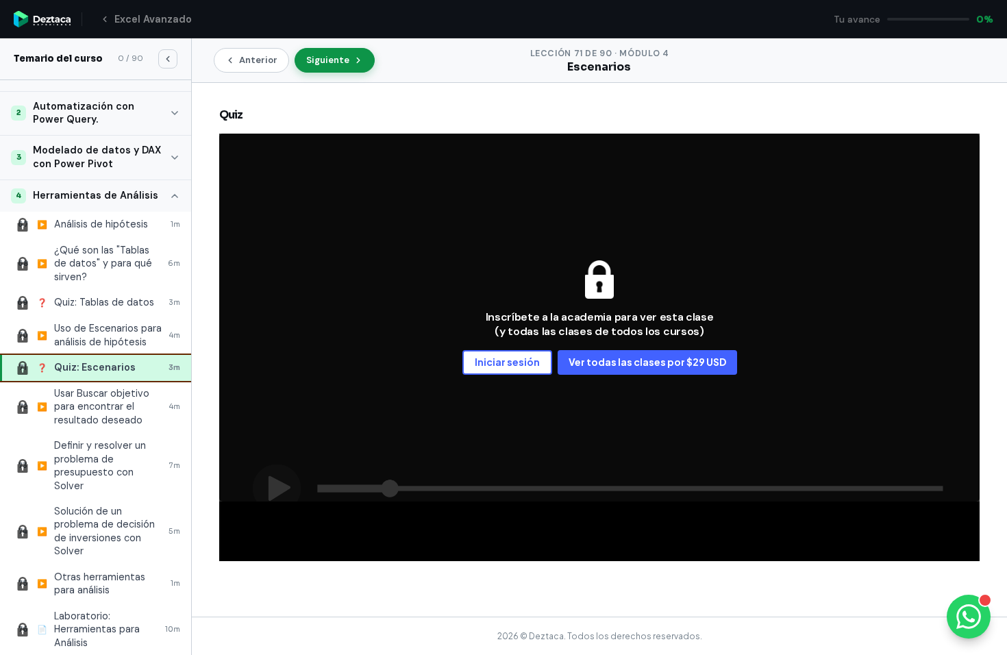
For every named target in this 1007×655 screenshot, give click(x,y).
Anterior (258, 60)
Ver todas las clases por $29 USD (647, 362)
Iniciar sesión (507, 362)
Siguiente (327, 60)
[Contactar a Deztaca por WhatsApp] (969, 617)
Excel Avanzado (153, 19)
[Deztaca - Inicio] (42, 19)
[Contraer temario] (167, 59)
